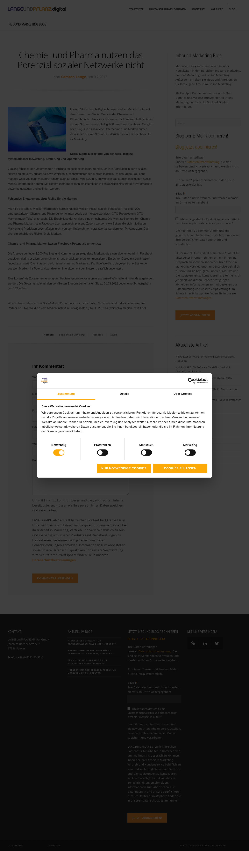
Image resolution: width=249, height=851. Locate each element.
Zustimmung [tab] (66, 393)
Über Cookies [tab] (183, 393)
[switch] (98, 452)
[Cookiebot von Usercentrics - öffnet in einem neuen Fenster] (191, 381)
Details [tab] (124, 393)
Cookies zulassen (180, 468)
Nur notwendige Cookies (123, 468)
